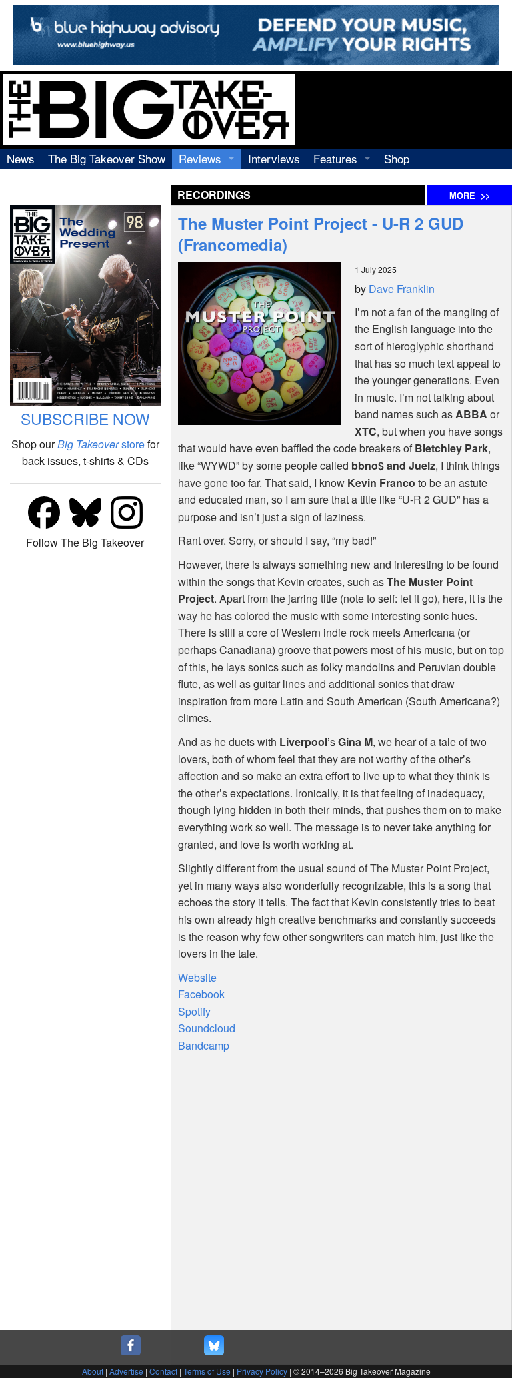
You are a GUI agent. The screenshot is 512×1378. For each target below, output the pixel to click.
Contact (163, 1371)
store (101, 444)
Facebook (201, 994)
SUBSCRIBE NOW (85, 419)
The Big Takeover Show (106, 158)
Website (197, 977)
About (92, 1371)
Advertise (126, 1371)
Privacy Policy (262, 1371)
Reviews (200, 158)
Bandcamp (203, 1045)
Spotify (194, 1011)
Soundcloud (206, 1028)
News (21, 158)
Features (335, 158)
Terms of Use (207, 1371)
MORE (469, 196)
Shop (396, 158)
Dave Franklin (402, 288)
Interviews (274, 158)
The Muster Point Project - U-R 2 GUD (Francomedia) (320, 234)
